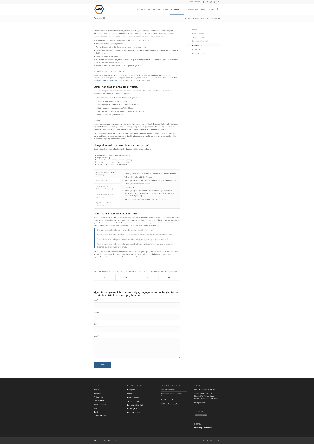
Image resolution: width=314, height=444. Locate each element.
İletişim (96, 412)
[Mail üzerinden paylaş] (169, 277)
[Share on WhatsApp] (147, 277)
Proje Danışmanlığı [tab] (102, 180)
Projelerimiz (98, 397)
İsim (96, 300)
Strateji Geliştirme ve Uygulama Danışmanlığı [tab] (106, 173)
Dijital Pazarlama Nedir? (168, 389)
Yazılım (194, 30)
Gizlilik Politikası (100, 416)
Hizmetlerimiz (99, 401)
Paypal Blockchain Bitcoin (168, 400)
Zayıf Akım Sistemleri (200, 41)
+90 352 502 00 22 (194, 2)
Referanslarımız (100, 404)
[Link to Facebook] (203, 2)
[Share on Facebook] (104, 277)
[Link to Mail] (218, 2)
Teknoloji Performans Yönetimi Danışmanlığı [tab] (105, 196)
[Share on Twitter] (126, 277)
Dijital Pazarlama (198, 53)
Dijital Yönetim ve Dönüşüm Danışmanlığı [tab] (105, 204)
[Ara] (217, 9)
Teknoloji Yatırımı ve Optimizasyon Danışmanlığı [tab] (104, 187)
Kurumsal (97, 393)
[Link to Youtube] (214, 2)
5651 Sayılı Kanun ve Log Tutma (170, 404)
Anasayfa (97, 389)
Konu (96, 324)
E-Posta (97, 312)
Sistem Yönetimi (198, 37)
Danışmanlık (99, 18)
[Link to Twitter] (207, 2)
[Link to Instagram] (211, 2)
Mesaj (96, 336)
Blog (95, 408)
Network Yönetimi (198, 33)
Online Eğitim (197, 49)
